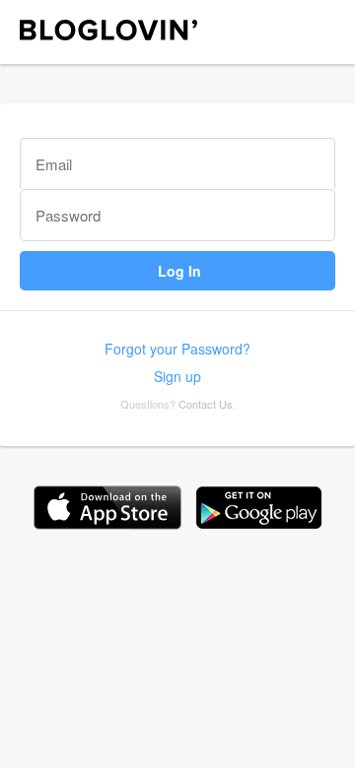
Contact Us (205, 404)
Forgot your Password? (177, 348)
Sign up (177, 376)
